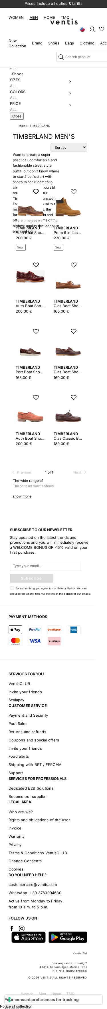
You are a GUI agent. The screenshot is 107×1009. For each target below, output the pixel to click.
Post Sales (18, 723)
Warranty (17, 836)
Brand (37, 43)
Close (16, 116)
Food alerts (19, 756)
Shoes (53, 43)
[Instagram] (22, 928)
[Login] (92, 29)
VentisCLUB (19, 683)
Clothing (87, 43)
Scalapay (17, 700)
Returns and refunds (27, 731)
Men (33, 17)
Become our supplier (28, 796)
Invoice (15, 828)
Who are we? (21, 812)
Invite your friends (25, 692)
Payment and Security (28, 715)
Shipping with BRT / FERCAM (35, 764)
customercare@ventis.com (33, 884)
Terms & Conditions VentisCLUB (38, 853)
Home (49, 17)
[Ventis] (64, 21)
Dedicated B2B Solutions (31, 788)
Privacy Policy (66, 588)
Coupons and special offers (34, 740)
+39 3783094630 (45, 892)
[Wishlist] (101, 29)
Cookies (16, 869)
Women (16, 17)
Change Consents (25, 861)
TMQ (65, 17)
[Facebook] (12, 928)
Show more (22, 496)
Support (16, 772)
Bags (69, 43)
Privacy (15, 844)
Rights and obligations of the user (39, 820)
